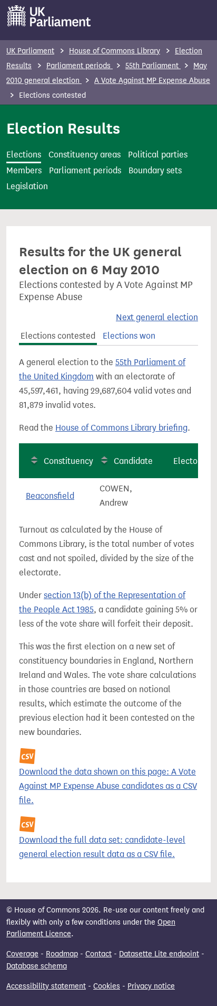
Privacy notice (151, 986)
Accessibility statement (46, 986)
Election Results (63, 128)
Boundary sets (155, 170)
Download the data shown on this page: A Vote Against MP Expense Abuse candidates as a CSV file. (108, 786)
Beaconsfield (50, 496)
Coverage (22, 953)
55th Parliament (153, 65)
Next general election (157, 317)
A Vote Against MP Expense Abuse (152, 80)
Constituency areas (84, 155)
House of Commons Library (114, 50)
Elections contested (58, 336)
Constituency (68, 461)
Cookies (106, 986)
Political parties (158, 155)
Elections (23, 155)
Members (24, 170)
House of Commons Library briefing (121, 428)
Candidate (133, 461)
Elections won (129, 336)
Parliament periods (79, 65)
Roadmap (62, 953)
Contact (98, 953)
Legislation (27, 186)
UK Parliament (30, 50)
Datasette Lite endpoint (159, 953)
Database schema (36, 966)
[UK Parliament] (49, 15)
